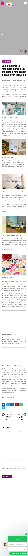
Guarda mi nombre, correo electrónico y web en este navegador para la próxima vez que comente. (13, 470)
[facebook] (2, 47)
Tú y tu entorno (6, 61)
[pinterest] (2, 38)
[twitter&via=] (2, 44)
